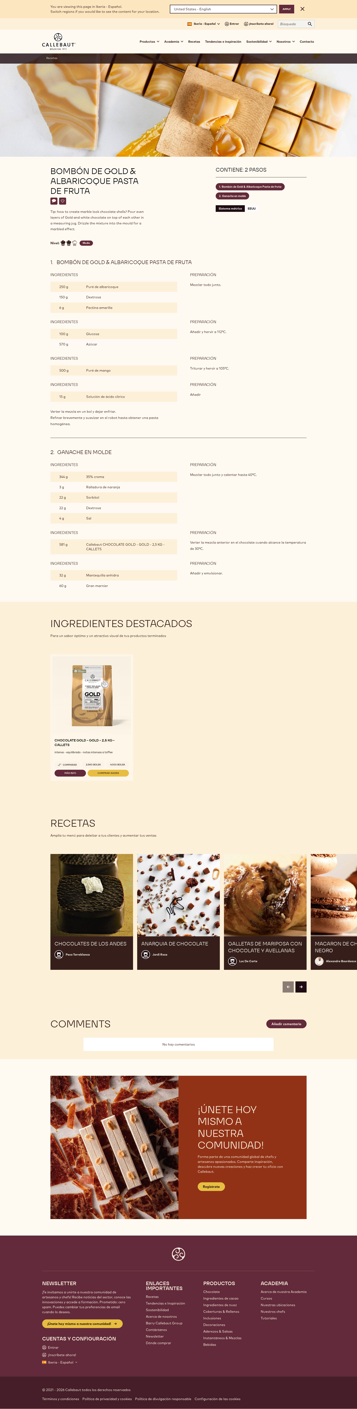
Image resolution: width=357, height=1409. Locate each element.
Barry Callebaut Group (164, 1323)
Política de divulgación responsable (163, 1399)
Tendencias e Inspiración (165, 1303)
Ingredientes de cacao (221, 1298)
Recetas (194, 42)
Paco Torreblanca (78, 954)
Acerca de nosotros (161, 1316)
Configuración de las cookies (217, 1399)
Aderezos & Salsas (218, 1331)
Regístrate (211, 1187)
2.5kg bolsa (93, 764)
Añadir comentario (286, 1024)
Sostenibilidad (157, 1310)
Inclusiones (212, 1318)
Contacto (307, 42)
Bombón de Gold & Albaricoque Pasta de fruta (251, 186)
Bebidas (209, 1345)
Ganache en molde (234, 196)
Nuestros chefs (273, 1311)
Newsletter (155, 1336)
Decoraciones (214, 1325)
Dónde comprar (158, 1343)
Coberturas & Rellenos (221, 1311)
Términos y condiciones (60, 1399)
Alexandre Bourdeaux (341, 961)
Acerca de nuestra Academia (284, 1292)
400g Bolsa (117, 764)
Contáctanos (156, 1330)
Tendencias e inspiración (223, 42)
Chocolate (211, 1292)
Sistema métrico (230, 208)
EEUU (252, 208)
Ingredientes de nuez (220, 1305)
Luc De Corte (248, 961)
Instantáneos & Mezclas (222, 1338)
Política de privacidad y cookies (107, 1399)
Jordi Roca (159, 954)
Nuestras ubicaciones (278, 1305)
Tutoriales (269, 1318)
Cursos (266, 1298)
